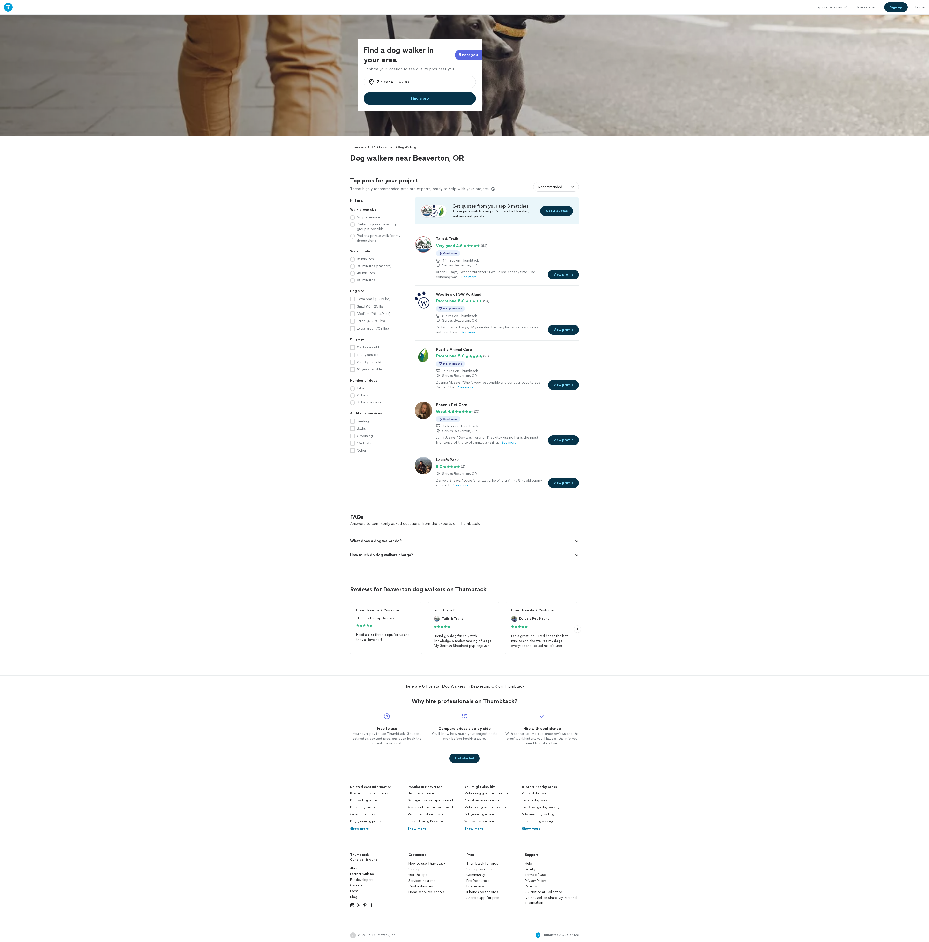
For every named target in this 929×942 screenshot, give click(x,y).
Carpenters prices (362, 814)
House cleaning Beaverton (426, 821)
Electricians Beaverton (423, 793)
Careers (356, 885)
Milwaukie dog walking (538, 814)
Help (528, 863)
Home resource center (426, 892)
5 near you (468, 55)
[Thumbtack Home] (8, 7)
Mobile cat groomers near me (485, 807)
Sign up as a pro (479, 869)
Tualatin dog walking (536, 800)
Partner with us (362, 874)
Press (354, 891)
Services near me (421, 881)
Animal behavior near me (481, 800)
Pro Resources (477, 881)
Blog (353, 897)
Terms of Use (535, 875)
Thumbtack (358, 147)
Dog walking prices (363, 800)
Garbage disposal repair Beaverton (432, 800)
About (355, 868)
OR (372, 147)
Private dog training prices (369, 793)
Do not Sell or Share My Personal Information (551, 900)
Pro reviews (475, 886)
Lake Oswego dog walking (540, 807)
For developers (361, 880)
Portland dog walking (537, 793)
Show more (359, 829)
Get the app (418, 875)
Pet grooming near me (480, 814)
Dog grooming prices (365, 821)
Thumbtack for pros (482, 863)
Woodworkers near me (480, 821)
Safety (530, 869)
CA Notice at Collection (544, 892)
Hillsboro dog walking (537, 821)
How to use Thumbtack (426, 863)
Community (475, 875)
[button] (464, 541)
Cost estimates (420, 886)
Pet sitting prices (362, 807)
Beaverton (386, 147)
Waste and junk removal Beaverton (432, 807)
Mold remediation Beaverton (427, 814)
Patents (531, 886)
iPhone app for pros (482, 892)
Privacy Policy (535, 881)
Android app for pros (483, 898)
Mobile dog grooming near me (486, 793)
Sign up (414, 869)
